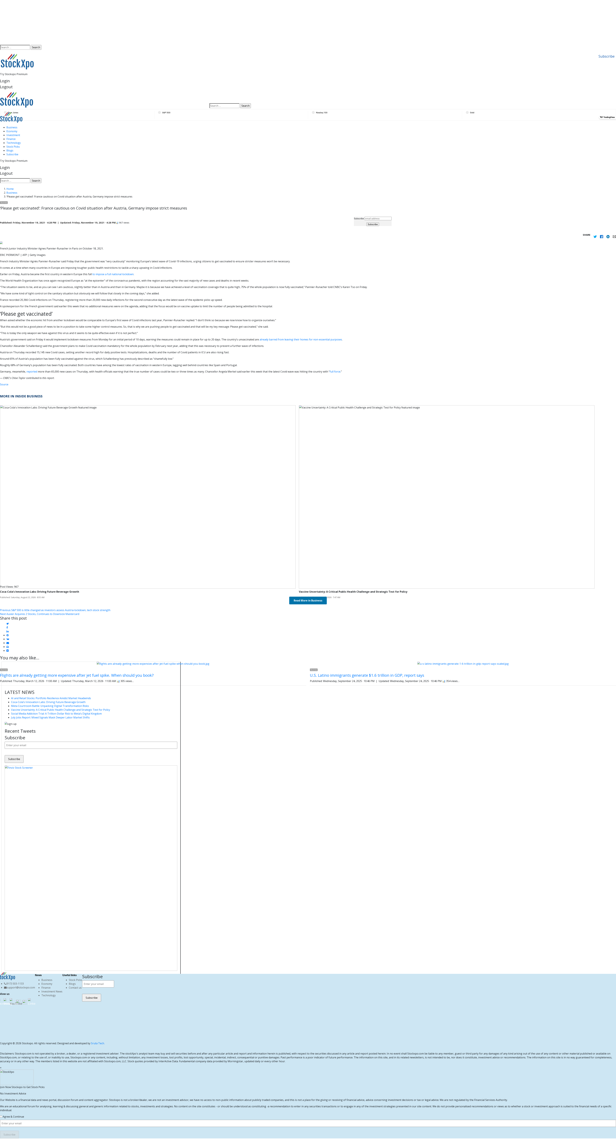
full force (335, 371)
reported (31, 371)
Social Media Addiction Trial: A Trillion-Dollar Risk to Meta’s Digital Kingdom (56, 713)
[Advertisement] (308, 22)
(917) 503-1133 (15, 983)
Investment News (51, 991)
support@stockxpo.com (21, 987)
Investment (13, 135)
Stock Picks (13, 146)
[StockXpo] (98, 100)
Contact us (75, 987)
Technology (13, 143)
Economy (11, 131)
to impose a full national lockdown (113, 274)
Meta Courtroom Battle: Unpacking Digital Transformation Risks (50, 706)
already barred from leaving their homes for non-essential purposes (301, 339)
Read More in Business (308, 600)
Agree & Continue (13, 1116)
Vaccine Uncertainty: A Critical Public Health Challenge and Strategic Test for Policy (60, 710)
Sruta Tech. (98, 1043)
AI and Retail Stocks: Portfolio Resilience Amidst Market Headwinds (51, 698)
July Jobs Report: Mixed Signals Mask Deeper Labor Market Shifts (50, 717)
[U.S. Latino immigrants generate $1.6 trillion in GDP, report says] (463, 663)
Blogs (9, 150)
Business (11, 127)
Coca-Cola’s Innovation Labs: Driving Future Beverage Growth (48, 702)
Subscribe (607, 56)
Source (4, 384)
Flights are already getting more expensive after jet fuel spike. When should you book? (77, 675)
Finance (11, 139)
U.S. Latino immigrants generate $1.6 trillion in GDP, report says (367, 675)
